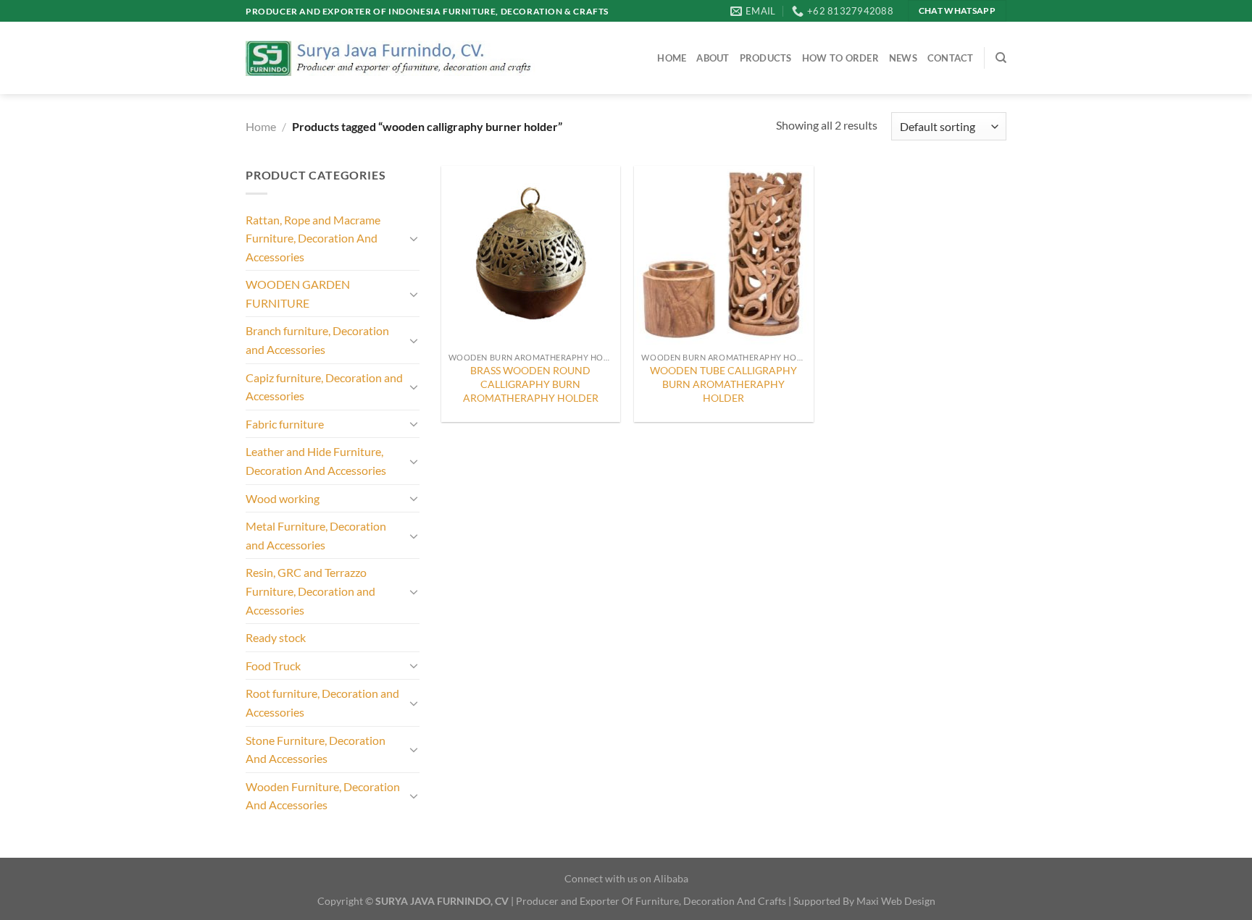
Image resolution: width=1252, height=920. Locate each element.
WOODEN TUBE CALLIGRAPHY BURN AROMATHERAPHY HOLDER (723, 383)
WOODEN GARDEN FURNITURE (298, 293)
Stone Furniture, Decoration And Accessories (315, 749)
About (712, 58)
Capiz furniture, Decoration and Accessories (324, 387)
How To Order (840, 58)
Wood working (283, 498)
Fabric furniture (285, 424)
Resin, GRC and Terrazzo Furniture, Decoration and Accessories (310, 590)
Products (766, 58)
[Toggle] (414, 238)
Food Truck (273, 665)
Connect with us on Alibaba (626, 878)
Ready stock (276, 637)
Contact (950, 58)
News (903, 58)
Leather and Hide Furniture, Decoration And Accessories (316, 460)
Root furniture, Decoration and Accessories (322, 702)
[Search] (1001, 58)
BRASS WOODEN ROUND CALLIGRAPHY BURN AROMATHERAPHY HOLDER (530, 383)
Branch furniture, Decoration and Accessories (317, 340)
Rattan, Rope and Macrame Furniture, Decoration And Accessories (313, 238)
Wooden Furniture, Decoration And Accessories (323, 796)
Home (671, 58)
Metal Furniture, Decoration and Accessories (316, 535)
